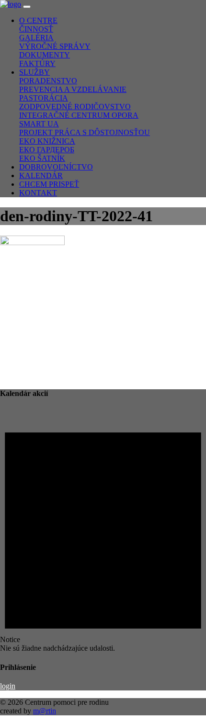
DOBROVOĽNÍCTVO (56, 167)
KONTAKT (38, 193)
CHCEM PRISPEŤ (49, 184)
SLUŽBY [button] (34, 72)
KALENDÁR (41, 175)
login (7, 686)
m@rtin (44, 711)
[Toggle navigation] (27, 6)
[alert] (103, 530)
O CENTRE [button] (38, 20)
